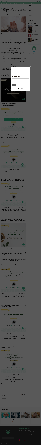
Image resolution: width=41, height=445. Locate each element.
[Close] (30, 67)
